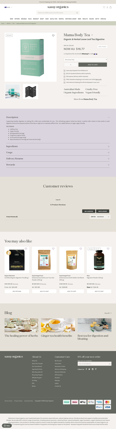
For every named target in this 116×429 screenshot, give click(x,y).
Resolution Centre (60, 366)
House (91, 19)
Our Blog (34, 380)
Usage (9, 152)
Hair (47, 19)
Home (2, 23)
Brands (24, 19)
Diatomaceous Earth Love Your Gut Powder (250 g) (43, 279)
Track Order (58, 363)
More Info (99, 79)
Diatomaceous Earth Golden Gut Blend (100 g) (71, 279)
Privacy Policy (18, 401)
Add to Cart (93, 64)
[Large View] (12, 91)
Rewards (10, 164)
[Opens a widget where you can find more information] (7, 426)
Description (12, 117)
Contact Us (58, 386)
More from (85, 99)
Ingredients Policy (37, 369)
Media (34, 386)
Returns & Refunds (60, 372)
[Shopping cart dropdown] (110, 7)
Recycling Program (37, 375)
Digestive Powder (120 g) (95, 278)
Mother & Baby (70, 19)
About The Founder (37, 363)
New (11, 19)
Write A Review (102, 211)
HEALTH (8, 23)
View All (106, 313)
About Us (34, 361)
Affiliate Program (37, 377)
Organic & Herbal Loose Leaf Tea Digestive (26, 23)
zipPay (57, 383)
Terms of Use (8, 401)
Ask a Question (89, 211)
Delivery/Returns (14, 158)
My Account (58, 361)
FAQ (33, 383)
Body (42, 19)
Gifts (97, 19)
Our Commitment (37, 366)
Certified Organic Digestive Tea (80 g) (17, 278)
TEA (13, 23)
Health (85, 19)
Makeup (36, 19)
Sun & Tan (53, 19)
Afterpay (57, 380)
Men (79, 19)
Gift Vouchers (59, 375)
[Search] (77, 13)
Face (30, 19)
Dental (61, 19)
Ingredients (12, 146)
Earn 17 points (102, 46)
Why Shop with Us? (37, 372)
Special (103, 19)
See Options (17, 291)
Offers (17, 19)
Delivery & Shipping (60, 369)
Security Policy (28, 401)
